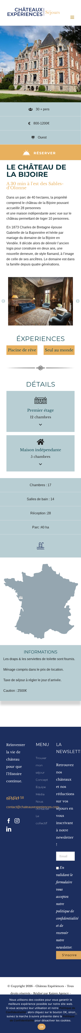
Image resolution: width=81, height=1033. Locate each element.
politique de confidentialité (65, 914)
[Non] (76, 1014)
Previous (3, 301)
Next (78, 301)
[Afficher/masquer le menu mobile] (72, 17)
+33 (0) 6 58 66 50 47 (15, 798)
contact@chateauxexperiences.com (15, 807)
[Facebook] (8, 820)
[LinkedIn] (8, 829)
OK (42, 1026)
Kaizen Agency (59, 993)
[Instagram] (17, 820)
